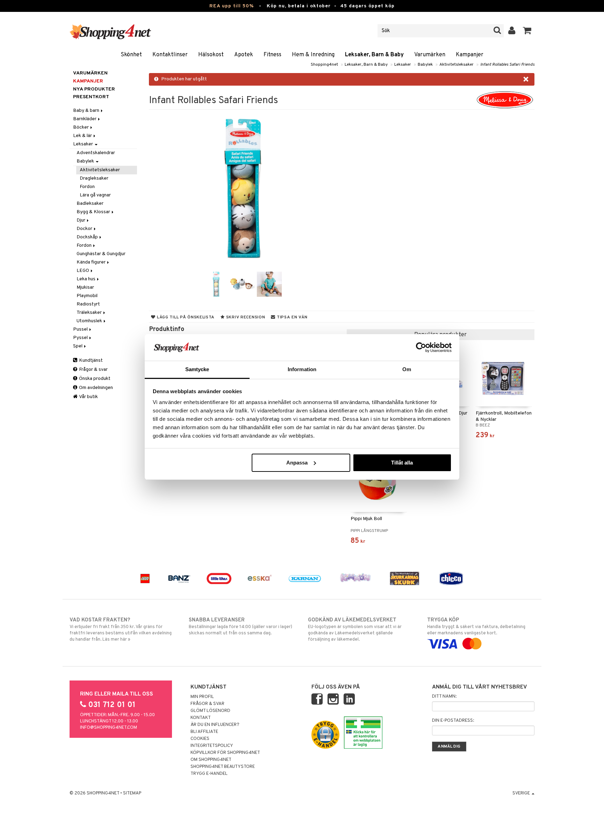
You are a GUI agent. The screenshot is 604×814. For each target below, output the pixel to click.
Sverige (521, 793)
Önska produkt (94, 379)
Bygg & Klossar (94, 212)
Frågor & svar (93, 370)
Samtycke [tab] (197, 369)
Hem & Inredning (313, 54)
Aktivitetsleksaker (456, 64)
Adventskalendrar (96, 153)
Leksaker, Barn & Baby (374, 54)
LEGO (83, 271)
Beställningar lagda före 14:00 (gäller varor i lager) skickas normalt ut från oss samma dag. (240, 626)
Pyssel (81, 338)
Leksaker (402, 64)
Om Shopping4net (210, 760)
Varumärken (429, 54)
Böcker (81, 127)
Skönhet (131, 54)
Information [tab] (302, 369)
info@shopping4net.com (108, 727)
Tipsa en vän (291, 317)
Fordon (87, 187)
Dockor (85, 229)
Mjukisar (85, 287)
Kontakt (200, 718)
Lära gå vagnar (95, 195)
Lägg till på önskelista (185, 317)
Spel (78, 346)
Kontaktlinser (170, 54)
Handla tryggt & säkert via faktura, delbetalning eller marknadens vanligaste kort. (476, 626)
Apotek (243, 54)
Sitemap (132, 793)
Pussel (81, 329)
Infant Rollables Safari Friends (507, 64)
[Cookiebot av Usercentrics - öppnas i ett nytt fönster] (421, 347)
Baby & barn (86, 111)
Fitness (272, 54)
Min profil (202, 697)
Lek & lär (83, 136)
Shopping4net (324, 64)
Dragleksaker (94, 178)
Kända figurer (92, 262)
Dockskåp (88, 237)
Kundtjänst (90, 360)
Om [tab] (406, 369)
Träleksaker (90, 313)
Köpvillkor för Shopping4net (225, 753)
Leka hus (86, 279)
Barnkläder (85, 119)
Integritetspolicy (211, 746)
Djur (81, 220)
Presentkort (91, 97)
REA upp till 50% (231, 6)
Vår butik (88, 397)
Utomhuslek (90, 321)
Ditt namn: (444, 696)
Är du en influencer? (214, 725)
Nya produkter (94, 89)
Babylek (425, 64)
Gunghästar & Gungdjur (101, 254)
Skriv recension (245, 317)
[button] (527, 30)
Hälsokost (211, 54)
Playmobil (87, 296)
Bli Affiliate (204, 732)
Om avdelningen (95, 388)
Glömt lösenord (210, 711)
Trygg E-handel (209, 774)
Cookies (199, 739)
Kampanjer (469, 54)
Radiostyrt (88, 304)
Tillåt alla (402, 463)
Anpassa (297, 463)
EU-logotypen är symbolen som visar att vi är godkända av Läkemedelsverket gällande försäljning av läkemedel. (355, 629)
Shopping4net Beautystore (222, 767)
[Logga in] (511, 30)
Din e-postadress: (453, 720)
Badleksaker (90, 204)
